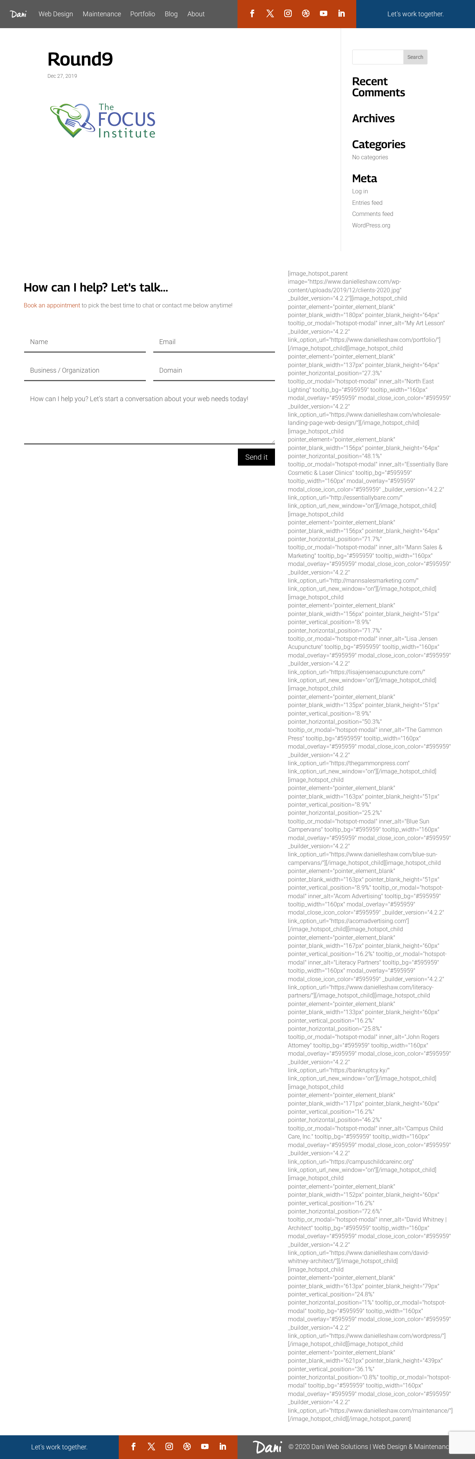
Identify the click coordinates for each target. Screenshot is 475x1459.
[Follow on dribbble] (305, 13)
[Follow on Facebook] (252, 13)
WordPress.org (371, 225)
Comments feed (372, 213)
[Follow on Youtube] (323, 13)
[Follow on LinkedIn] (341, 13)
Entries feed (367, 202)
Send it (256, 457)
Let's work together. (415, 14)
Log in (360, 191)
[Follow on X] (270, 13)
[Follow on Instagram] (288, 13)
